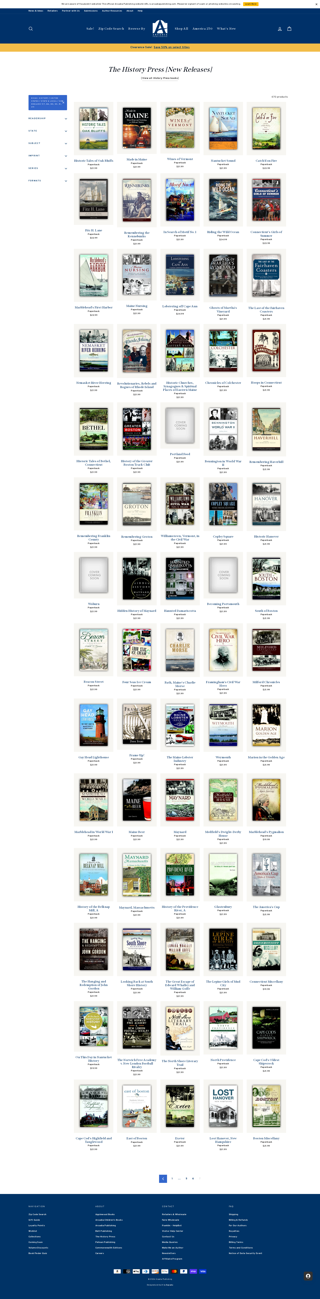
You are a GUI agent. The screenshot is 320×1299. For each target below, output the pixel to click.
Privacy (233, 1236)
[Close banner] (316, 4)
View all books (160, 78)
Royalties (234, 1231)
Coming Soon (36, 1242)
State (33, 131)
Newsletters (169, 1253)
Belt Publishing (103, 1231)
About (130, 10)
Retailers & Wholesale (174, 1214)
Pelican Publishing (105, 1242)
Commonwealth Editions (108, 1247)
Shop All (181, 28)
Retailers (53, 10)
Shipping (233, 1214)
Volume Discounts (38, 1247)
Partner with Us (71, 10)
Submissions (91, 10)
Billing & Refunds (238, 1220)
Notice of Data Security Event (245, 1253)
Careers (99, 1253)
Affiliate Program (172, 1259)
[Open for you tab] (308, 1276)
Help (140, 10)
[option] (160, 47)
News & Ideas (36, 10)
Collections (35, 1236)
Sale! (90, 28)
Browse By (136, 28)
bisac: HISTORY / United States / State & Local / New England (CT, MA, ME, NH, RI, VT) (47, 102)
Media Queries (170, 1242)
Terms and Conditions (241, 1247)
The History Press (105, 1236)
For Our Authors (238, 1225)
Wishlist (33, 1231)
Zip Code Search (111, 28)
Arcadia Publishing (105, 1225)
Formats (35, 180)
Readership (37, 118)
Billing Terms (236, 1242)
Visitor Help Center (172, 1231)
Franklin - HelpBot (172, 1225)
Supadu (169, 1285)
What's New (226, 28)
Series (33, 168)
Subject (35, 143)
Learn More (251, 4)
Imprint (34, 155)
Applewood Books (105, 1214)
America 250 (203, 28)
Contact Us (168, 1236)
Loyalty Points (37, 1225)
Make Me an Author (172, 1247)
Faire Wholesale (170, 1220)
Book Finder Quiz (38, 1253)
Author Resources (112, 10)
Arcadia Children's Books (109, 1220)
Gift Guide (34, 1220)
